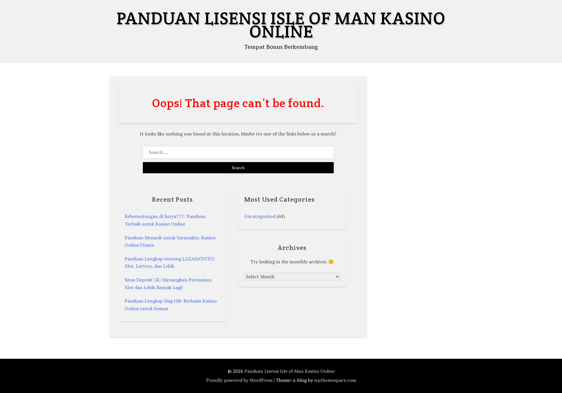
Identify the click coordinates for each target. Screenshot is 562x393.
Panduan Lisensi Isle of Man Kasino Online (281, 24)
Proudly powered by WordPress (239, 380)
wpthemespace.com (335, 380)
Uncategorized (259, 216)
